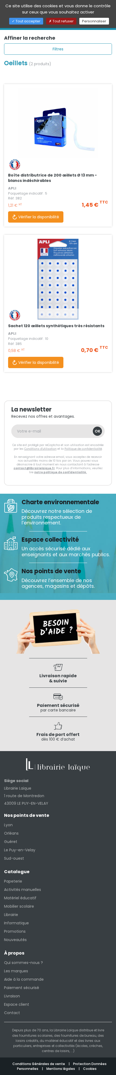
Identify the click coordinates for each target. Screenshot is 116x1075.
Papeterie (13, 881)
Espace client (16, 1004)
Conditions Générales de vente (39, 1064)
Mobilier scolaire (19, 906)
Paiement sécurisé (21, 987)
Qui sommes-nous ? (23, 962)
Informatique (16, 923)
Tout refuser (63, 21)
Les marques (16, 971)
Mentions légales (61, 1068)
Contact (12, 1012)
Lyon (8, 825)
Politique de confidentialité (83, 449)
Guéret (10, 841)
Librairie (11, 914)
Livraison (12, 996)
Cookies (90, 1068)
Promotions (15, 931)
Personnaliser (94, 21)
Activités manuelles (22, 889)
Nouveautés (15, 939)
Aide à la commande (24, 979)
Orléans (11, 833)
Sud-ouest (14, 858)
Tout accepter (27, 21)
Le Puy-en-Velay (19, 850)
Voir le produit (58, 142)
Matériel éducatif (20, 898)
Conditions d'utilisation (40, 449)
